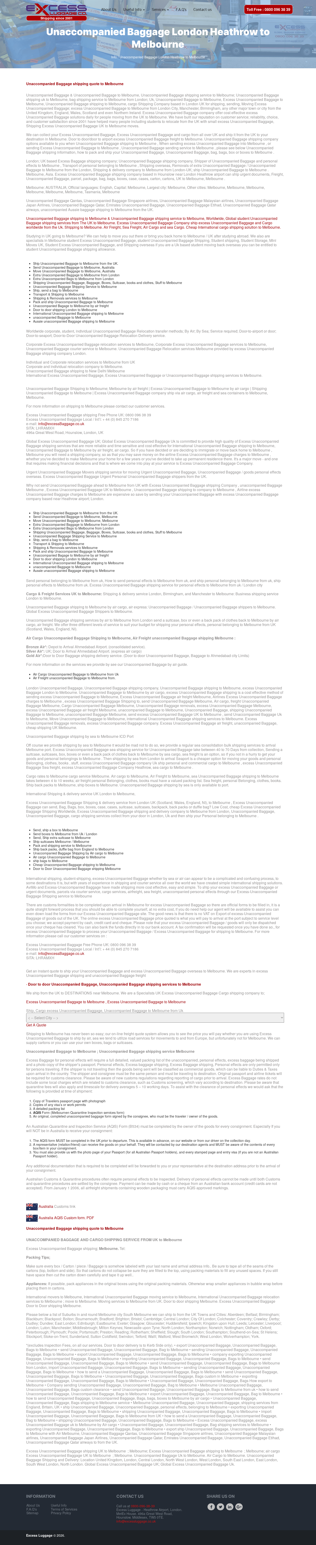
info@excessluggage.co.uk (136, 1521)
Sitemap (32, 1513)
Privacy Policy (61, 1513)
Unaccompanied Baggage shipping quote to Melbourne (75, 83)
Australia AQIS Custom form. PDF (66, 1217)
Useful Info (133, 9)
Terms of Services (64, 1509)
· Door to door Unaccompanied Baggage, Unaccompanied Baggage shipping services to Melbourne (113, 984)
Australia (45, 1206)
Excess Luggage (39, 1535)
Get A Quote (36, 1025)
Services (159, 9)
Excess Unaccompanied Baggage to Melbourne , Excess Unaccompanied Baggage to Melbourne (106, 1001)
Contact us (202, 9)
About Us (108, 9)
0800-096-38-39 (142, 1506)
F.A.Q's (181, 9)
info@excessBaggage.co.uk (61, 423)
